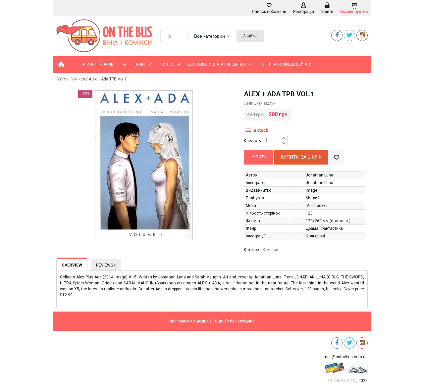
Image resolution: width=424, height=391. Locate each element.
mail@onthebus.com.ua (346, 357)
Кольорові (315, 236)
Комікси (77, 79)
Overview (72, 265)
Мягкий (313, 198)
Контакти (170, 64)
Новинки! (143, 64)
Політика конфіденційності (286, 64)
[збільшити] (284, 138)
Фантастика (331, 228)
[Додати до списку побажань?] (336, 157)
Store (61, 79)
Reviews (106, 265)
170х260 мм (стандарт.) (328, 221)
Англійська (317, 205)
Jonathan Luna (319, 175)
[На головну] (61, 64)
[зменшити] (284, 143)
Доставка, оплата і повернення (219, 64)
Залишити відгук (259, 103)
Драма (312, 228)
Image (311, 190)
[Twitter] (349, 35)
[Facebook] (337, 35)
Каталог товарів (96, 64)
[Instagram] (362, 35)
